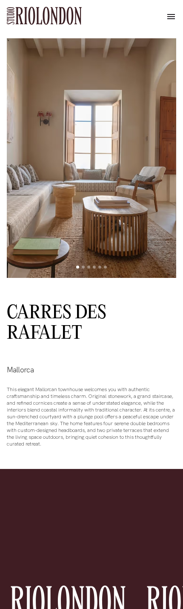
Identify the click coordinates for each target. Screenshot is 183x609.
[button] (171, 17)
